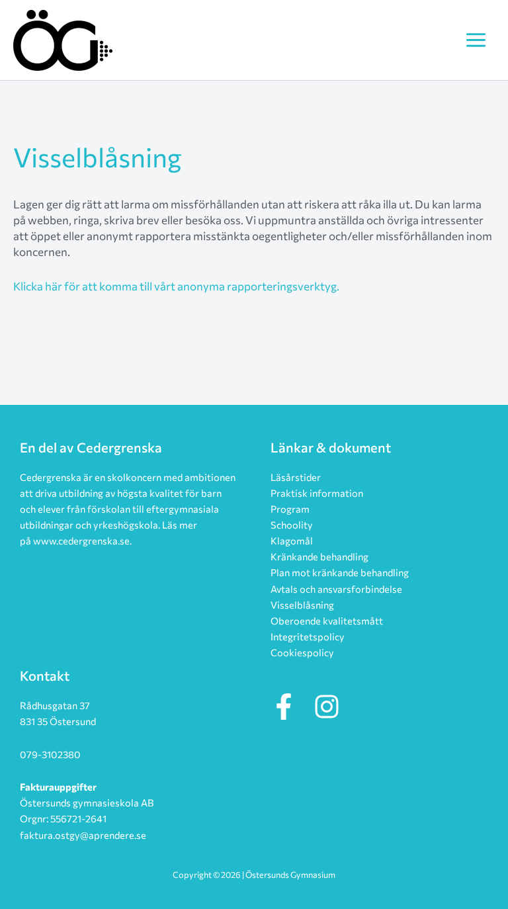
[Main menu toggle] (476, 40)
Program (290, 509)
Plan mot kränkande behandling (340, 572)
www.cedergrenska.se (81, 540)
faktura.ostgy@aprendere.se (83, 835)
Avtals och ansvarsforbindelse (336, 589)
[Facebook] (284, 706)
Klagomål (292, 540)
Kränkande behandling (319, 556)
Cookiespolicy (302, 652)
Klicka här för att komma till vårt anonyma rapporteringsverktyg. (176, 286)
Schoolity (292, 525)
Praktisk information (317, 493)
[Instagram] (327, 706)
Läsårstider (296, 477)
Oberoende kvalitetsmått (327, 621)
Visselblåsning (302, 605)
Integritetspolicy (308, 636)
